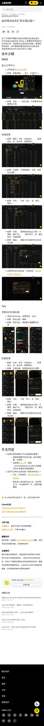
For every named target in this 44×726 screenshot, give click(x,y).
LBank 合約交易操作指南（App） (14, 620)
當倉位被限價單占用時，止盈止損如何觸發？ (18, 612)
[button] (36, 710)
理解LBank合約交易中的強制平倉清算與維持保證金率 (21, 598)
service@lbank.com (24, 540)
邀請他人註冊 (7, 529)
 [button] (26, 3)
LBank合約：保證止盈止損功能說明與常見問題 (19, 627)
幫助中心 (5, 14)
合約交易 (21, 14)
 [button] (39, 9)
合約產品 (13, 14)
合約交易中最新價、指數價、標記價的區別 (17, 605)
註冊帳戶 (5, 526)
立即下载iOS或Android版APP (14, 511)
